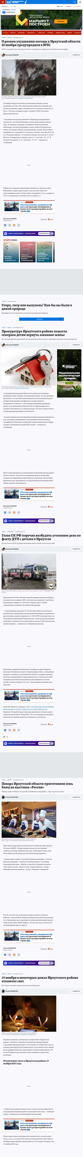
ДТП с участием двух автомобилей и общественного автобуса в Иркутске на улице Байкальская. (28, 708)
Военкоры (50, 32)
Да (4, 12)
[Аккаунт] (80, 2)
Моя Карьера (21, 32)
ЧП (7, 736)
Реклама (68, 6)
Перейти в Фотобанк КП (25, 98)
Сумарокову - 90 (31, 32)
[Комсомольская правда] (15, 2)
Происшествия (10, 531)
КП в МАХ (69, 32)
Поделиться (76, 55)
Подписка (77, 6)
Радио (61, 6)
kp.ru (51, 219)
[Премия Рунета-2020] (25, 2)
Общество (9, 37)
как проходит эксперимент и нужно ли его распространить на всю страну (36, 208)
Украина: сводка (60, 32)
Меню (3, 2)
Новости (13, 32)
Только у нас (41, 32)
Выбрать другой (11, 12)
